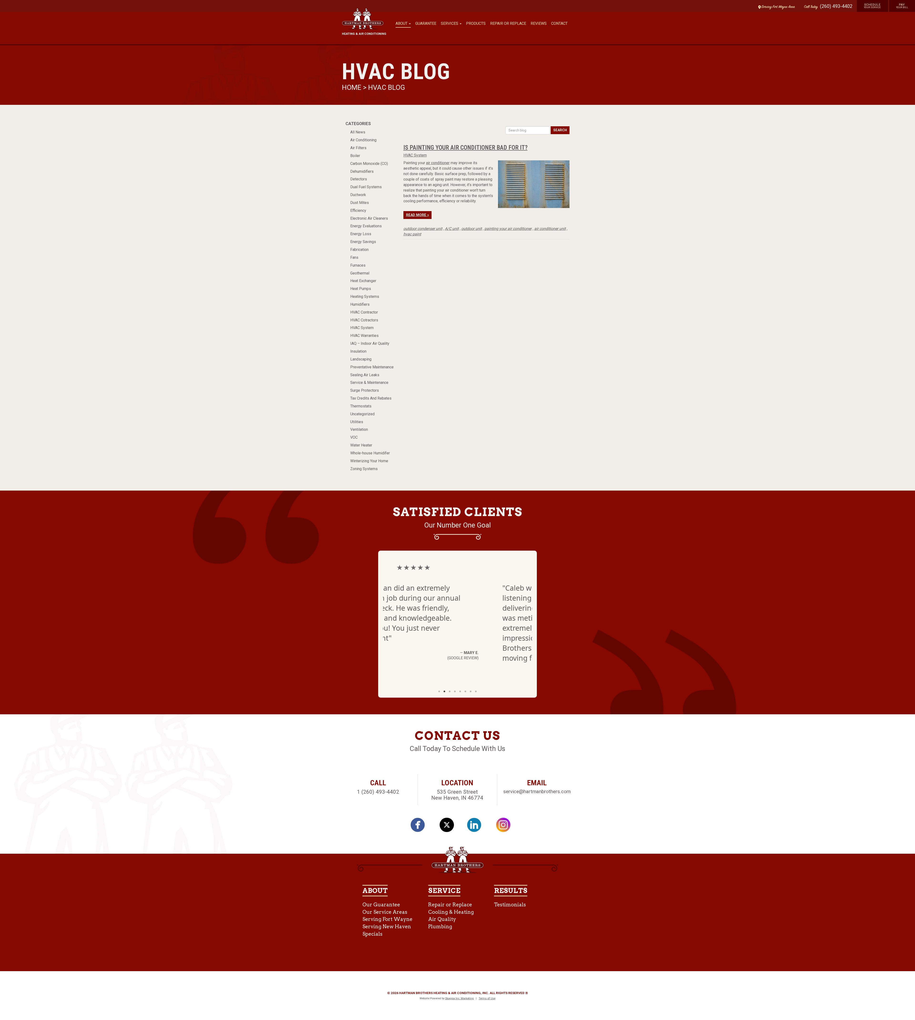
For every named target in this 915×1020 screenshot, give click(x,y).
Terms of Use (487, 998)
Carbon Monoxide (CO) (369, 163)
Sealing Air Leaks (364, 375)
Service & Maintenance (369, 382)
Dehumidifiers (362, 171)
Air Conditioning (363, 140)
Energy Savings (363, 241)
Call (810, 7)
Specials (372, 934)
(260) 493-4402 (836, 6)
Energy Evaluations (366, 226)
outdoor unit (471, 228)
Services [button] (450, 23)
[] (477, 826)
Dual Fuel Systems (366, 187)
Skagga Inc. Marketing (459, 998)
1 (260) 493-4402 (378, 792)
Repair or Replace (508, 23)
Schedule (872, 6)
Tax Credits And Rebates (370, 398)
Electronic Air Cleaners (369, 218)
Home (352, 87)
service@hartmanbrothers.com (537, 791)
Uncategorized (362, 414)
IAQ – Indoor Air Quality (369, 343)
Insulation (358, 351)
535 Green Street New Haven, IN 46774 (457, 795)
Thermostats (360, 406)
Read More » (417, 215)
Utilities (356, 422)
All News (357, 132)
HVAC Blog (386, 87)
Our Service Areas (384, 912)
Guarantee (425, 23)
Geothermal (359, 273)
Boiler (355, 155)
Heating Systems (364, 296)
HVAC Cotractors (364, 320)
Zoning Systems (364, 469)
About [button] (402, 23)
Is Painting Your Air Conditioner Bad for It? (465, 147)
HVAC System (362, 327)
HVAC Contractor (364, 312)
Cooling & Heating (451, 912)
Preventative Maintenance (372, 367)
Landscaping (360, 359)
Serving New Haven (386, 926)
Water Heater (361, 445)
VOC (354, 437)
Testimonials (510, 905)
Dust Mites (359, 202)
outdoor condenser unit (422, 228)
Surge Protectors (364, 390)
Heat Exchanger (363, 281)
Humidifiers (360, 304)
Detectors (358, 179)
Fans (354, 257)
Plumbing (440, 926)
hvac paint (412, 234)
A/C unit (452, 228)
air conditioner (438, 163)
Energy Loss (360, 234)
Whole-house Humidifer (370, 453)
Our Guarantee (381, 905)
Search (560, 130)
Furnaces (358, 265)
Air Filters (358, 148)
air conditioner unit (550, 228)
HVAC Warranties (364, 335)
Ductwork (358, 195)
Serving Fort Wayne (387, 919)
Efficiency (358, 210)
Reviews (539, 23)
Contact (559, 23)
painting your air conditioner (508, 228)
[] (420, 826)
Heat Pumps (360, 288)
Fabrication (359, 249)
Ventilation (359, 429)
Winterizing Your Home (369, 461)
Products (476, 23)
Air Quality (442, 919)
